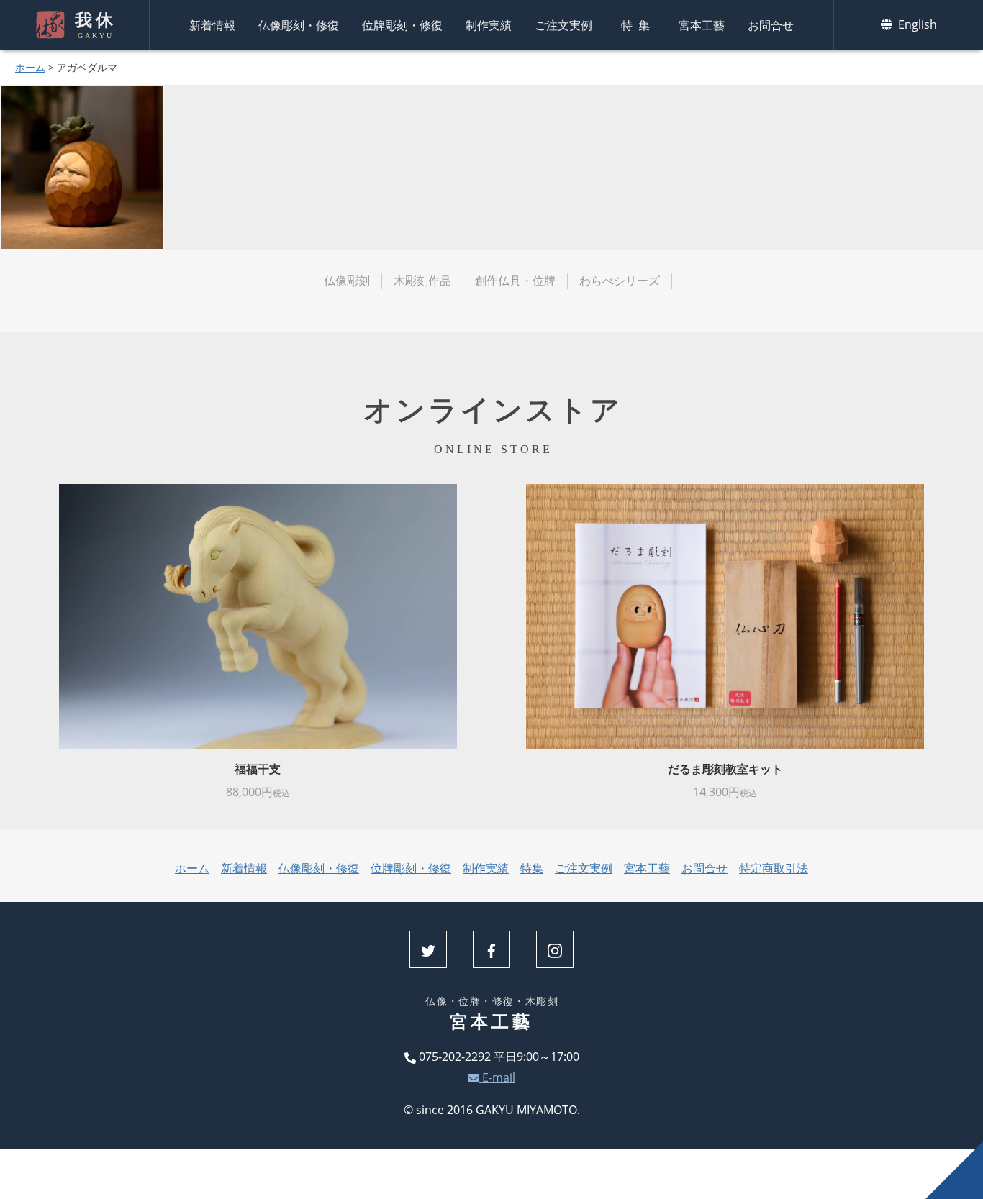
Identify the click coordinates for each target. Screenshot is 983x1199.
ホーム (30, 67)
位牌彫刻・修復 (402, 25)
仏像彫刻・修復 (298, 25)
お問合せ (771, 25)
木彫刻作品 (422, 280)
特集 (638, 25)
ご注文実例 (563, 25)
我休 (96, 25)
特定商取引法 (773, 868)
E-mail (497, 1077)
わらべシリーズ (619, 280)
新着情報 (212, 25)
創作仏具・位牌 (515, 280)
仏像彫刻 (347, 280)
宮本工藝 (702, 25)
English (916, 24)
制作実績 (489, 25)
